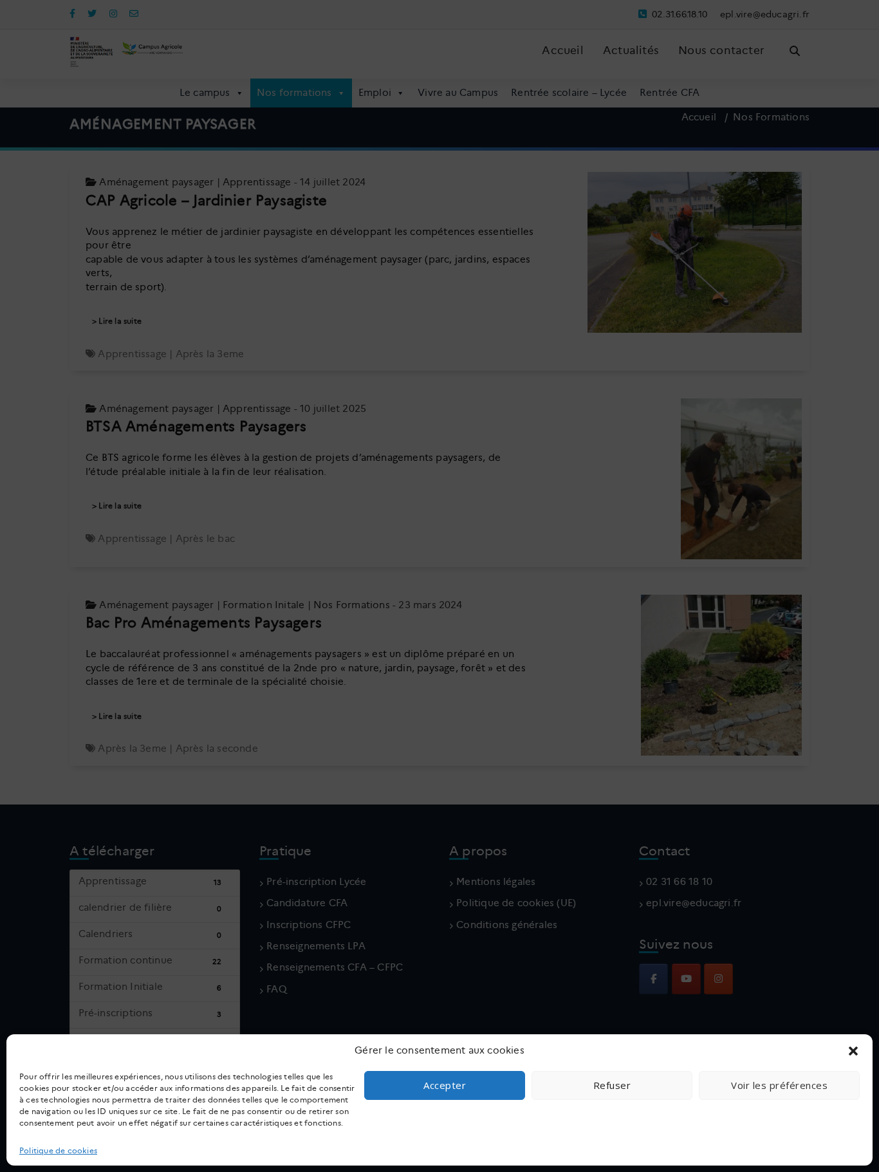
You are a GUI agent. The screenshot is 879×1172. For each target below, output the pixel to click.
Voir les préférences (779, 1085)
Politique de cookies (58, 1150)
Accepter (444, 1085)
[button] (853, 1051)
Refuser (612, 1085)
